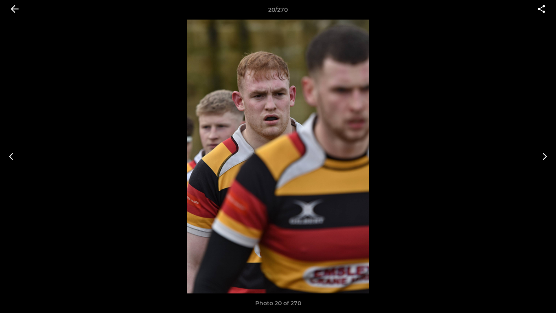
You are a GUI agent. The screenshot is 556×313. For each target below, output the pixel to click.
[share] (541, 9)
